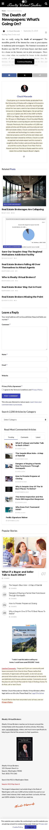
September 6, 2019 (8, 271)
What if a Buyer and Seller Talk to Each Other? (18, 573)
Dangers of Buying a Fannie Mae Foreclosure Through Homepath (28, 466)
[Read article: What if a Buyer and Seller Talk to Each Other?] (24, 552)
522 (13, 213)
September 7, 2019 (8, 290)
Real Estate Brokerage (12, 204)
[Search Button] (46, 3)
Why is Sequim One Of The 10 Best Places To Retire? (29, 488)
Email (4, 365)
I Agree (30, 827)
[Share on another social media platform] (40, 75)
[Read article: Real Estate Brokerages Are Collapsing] (24, 190)
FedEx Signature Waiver (17, 517)
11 (17, 280)
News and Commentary (14, 11)
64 (16, 258)
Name (5, 354)
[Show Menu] (3, 3)
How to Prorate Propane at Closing (23, 603)
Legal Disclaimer (38, 693)
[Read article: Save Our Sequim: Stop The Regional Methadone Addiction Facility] (24, 233)
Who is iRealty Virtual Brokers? (19, 277)
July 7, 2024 (6, 213)
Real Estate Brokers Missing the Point (22, 297)
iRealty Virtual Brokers (24, 5)
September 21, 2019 (31, 31)
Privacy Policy (37, 390)
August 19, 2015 (8, 300)
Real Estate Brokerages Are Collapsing (23, 209)
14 (16, 300)
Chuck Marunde (14, 31)
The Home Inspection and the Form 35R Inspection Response (29, 498)
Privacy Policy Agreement (12, 386)
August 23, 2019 (8, 258)
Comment (6, 324)
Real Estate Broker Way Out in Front (21, 287)
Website (5, 376)
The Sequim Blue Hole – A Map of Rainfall (25, 585)
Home (4, 11)
